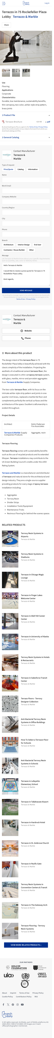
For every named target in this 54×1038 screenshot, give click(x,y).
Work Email (6, 186)
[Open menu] (3, 3)
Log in (47, 3)
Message (5, 255)
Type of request (8, 165)
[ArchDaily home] (26, 3)
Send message (26, 290)
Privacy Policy (43, 127)
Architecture (8, 244)
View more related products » (26, 945)
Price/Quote (8, 169)
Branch (4, 240)
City (3, 218)
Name (4, 175)
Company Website (9, 196)
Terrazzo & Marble (25, 16)
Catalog (21, 169)
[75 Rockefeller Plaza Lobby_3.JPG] (6, 73)
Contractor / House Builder (14, 250)
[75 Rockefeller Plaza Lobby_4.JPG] (26, 73)
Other (31, 250)
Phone (4, 229)
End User (37, 244)
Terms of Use (33, 127)
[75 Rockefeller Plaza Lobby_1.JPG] (16, 73)
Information (33, 169)
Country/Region (8, 207)
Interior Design (24, 244)
